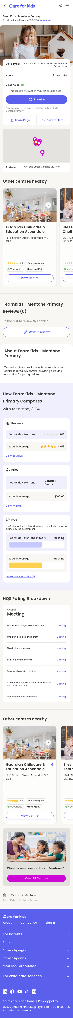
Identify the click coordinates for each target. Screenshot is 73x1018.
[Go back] (5, 6)
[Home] (5, 895)
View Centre (30, 278)
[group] (30, 205)
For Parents (13, 934)
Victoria (16, 895)
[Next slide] (48, 205)
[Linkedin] (5, 991)
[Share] (60, 6)
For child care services (22, 976)
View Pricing (13, 506)
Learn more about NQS (20, 576)
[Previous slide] (11, 205)
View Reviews (14, 456)
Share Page (22, 120)
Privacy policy (48, 1001)
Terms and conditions (18, 1001)
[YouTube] (19, 991)
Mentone (30, 895)
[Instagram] (34, 991)
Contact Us (28, 923)
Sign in (50, 923)
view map (45, 20)
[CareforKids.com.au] (36, 916)
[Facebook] (12, 991)
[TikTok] (27, 991)
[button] (17, 217)
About (7, 923)
